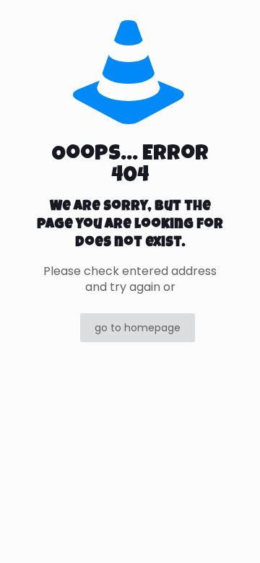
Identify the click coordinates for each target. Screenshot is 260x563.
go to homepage (138, 327)
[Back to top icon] (230, 533)
